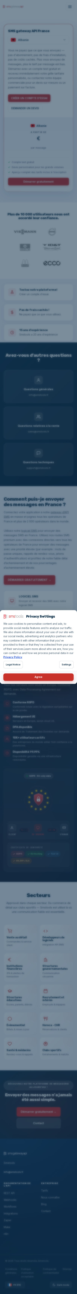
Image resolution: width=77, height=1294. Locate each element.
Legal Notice (13, 664)
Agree (38, 676)
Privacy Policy (12, 657)
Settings (66, 664)
